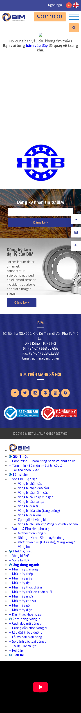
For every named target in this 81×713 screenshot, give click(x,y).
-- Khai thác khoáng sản (26, 614)
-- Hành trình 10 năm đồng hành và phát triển (42, 461)
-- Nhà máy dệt (20, 583)
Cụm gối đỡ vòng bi (32, 520)
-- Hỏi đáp (16, 650)
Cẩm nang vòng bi (26, 619)
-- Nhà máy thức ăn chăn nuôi (30, 592)
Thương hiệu (22, 551)
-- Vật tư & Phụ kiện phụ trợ (29, 529)
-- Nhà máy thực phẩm (25, 587)
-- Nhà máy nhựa (21, 596)
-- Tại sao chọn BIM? (24, 470)
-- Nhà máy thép (21, 574)
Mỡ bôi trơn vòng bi (32, 533)
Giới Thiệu (20, 457)
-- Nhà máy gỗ (19, 605)
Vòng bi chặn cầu (30, 484)
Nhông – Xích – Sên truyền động (41, 538)
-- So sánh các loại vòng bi (28, 641)
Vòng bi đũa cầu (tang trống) (39, 511)
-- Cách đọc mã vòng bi (25, 623)
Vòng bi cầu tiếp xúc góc (35, 497)
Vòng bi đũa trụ (29, 506)
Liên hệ (18, 655)
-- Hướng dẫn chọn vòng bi (28, 628)
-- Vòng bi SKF (19, 556)
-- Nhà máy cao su (22, 601)
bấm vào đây (37, 45)
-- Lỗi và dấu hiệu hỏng (25, 637)
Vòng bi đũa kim (29, 515)
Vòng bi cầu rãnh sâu (33, 493)
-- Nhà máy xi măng (23, 569)
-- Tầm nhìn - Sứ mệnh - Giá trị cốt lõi (36, 466)
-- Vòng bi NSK (19, 560)
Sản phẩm (20, 475)
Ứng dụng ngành (25, 565)
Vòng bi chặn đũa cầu (33, 488)
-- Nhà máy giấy (20, 578)
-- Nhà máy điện (20, 610)
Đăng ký (40, 222)
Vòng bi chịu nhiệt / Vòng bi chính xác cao (48, 524)
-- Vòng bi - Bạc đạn (23, 479)
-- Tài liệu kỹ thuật (22, 646)
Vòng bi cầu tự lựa (31, 502)
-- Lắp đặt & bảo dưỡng (25, 632)
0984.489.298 (51, 17)
